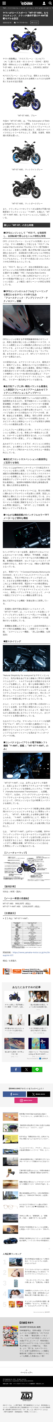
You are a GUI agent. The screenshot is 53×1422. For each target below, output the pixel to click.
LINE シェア (37, 1069)
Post (26, 1069)
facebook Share (16, 1069)
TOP (4, 8)
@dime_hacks (28, 1100)
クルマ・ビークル (27, 8)
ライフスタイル (13, 8)
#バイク (34, 22)
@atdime (15, 1094)
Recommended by (33, 1058)
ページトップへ (26, 1372)
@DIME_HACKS (40, 1094)
